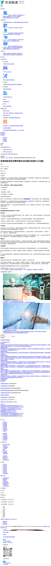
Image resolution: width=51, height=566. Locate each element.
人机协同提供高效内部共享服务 (16, 125)
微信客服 (5, 424)
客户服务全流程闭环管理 (14, 117)
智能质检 (8, 34)
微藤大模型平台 (9, 22)
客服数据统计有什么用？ (5, 412)
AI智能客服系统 (4, 397)
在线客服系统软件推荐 (5, 392)
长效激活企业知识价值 (18, 33)
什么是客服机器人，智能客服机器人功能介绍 (13, 300)
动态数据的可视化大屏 (17, 46)
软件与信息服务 (10, 63)
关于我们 (2, 135)
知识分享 (11, 157)
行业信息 (5, 138)
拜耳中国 (2, 344)
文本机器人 (10, 27)
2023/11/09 (20, 414)
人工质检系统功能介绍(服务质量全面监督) (9, 413)
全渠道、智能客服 (17, 16)
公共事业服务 (8, 106)
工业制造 (7, 79)
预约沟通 (8, 563)
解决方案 (2, 57)
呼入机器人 (8, 47)
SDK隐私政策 (6, 485)
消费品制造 (11, 79)
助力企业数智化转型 (14, 48)
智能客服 (8, 48)
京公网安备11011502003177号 (10, 519)
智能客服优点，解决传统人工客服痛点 (34, 269)
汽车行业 (9, 71)
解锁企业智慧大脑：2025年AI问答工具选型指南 (35, 331)
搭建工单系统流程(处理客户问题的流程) (9, 405)
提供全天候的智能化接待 (16, 47)
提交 (13, 336)
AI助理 (7, 40)
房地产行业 (9, 97)
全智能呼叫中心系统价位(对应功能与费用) (9, 406)
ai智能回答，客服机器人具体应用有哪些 (13, 269)
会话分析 (10, 39)
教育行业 (7, 101)
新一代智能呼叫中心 (20, 15)
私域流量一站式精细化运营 (16, 54)
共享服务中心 (6, 125)
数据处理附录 (6, 483)
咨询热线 (8, 541)
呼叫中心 (10, 15)
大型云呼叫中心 (3, 399)
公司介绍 (5, 137)
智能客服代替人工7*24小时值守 (17, 130)
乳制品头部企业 (3, 376)
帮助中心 (5, 480)
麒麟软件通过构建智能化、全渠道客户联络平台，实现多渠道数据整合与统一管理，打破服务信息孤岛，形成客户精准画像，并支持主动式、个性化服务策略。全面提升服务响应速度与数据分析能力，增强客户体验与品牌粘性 (25, 367)
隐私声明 (5, 521)
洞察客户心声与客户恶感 (17, 39)
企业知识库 (10, 33)
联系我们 (5, 140)
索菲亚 (1, 370)
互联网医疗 (19, 84)
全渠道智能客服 (6, 130)
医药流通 (12, 84)
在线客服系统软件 (4, 383)
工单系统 (8, 53)
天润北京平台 (9, 149)
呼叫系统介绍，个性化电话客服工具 (8, 408)
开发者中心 (5, 484)
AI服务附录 (5, 481)
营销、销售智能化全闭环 (17, 113)
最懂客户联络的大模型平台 (23, 22)
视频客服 (8, 17)
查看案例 (2, 347)
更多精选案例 (3, 380)
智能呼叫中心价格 (4, 401)
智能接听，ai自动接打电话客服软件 (27, 302)
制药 (16, 84)
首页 (1, 5)
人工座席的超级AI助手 (14, 40)
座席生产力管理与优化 (15, 34)
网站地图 (5, 524)
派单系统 (5, 439)
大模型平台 (5, 438)
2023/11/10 (20, 405)
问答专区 (5, 470)
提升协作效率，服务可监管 (16, 53)
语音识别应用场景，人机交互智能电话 (8, 414)
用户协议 (5, 522)
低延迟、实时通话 (14, 17)
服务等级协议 (6, 478)
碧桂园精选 (2, 348)
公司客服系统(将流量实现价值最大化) (8, 409)
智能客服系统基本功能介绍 (22, 332)
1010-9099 (10, 542)
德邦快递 (2, 352)
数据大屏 (10, 46)
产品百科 (5, 472)
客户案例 (2, 132)
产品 (1, 6)
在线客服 (8, 16)
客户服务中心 (6, 117)
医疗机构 (8, 84)
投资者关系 (2, 133)
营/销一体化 (5, 113)
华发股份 (2, 356)
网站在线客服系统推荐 (5, 388)
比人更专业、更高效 (17, 27)
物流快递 (9, 89)
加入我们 (5, 141)
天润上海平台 (9, 151)
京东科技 (2, 361)
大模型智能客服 (3, 385)
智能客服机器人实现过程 (5, 410)
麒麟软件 (2, 365)
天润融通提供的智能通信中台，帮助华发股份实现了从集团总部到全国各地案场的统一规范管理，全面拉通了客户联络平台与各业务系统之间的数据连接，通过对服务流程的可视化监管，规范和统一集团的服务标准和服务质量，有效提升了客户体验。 (25, 358)
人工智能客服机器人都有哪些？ (10, 330)
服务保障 (5, 479)
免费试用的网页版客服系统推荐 (7, 390)
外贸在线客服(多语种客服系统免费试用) (9, 415)
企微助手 (8, 54)
